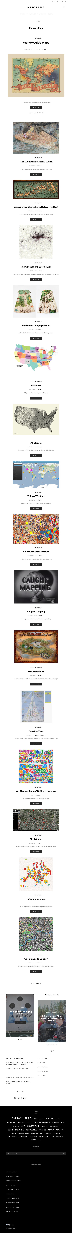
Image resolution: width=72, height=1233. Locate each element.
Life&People (16, 1129)
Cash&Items (53, 1118)
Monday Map (38, 38)
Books (41, 1118)
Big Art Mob (36, 839)
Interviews (45, 1126)
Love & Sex (41, 1062)
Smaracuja (10, 1194)
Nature (35, 1133)
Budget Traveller (12, 1198)
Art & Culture (42, 1067)
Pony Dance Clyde (12, 1189)
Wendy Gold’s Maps (36, 42)
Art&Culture (22, 1118)
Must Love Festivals (56, 1012)
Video (34, 1140)
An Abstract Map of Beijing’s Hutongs (36, 791)
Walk (40, 1140)
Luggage (43, 1130)
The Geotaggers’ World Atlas (36, 267)
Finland (48, 1012)
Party (57, 1133)
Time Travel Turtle (12, 1202)
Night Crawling (46, 1133)
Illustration (33, 1126)
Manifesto (42, 14)
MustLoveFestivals (20, 1133)
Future (16, 1126)
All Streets (35, 443)
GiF (23, 1126)
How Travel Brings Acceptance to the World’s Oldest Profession (19, 1063)
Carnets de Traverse (13, 1180)
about (50, 14)
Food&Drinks (42, 1122)
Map (51, 1129)
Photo (13, 1137)
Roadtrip (23, 1137)
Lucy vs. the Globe (12, 1207)
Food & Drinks (43, 1071)
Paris (22, 1007)
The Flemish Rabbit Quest (14, 1058)
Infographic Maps (36, 899)
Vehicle (60, 1137)
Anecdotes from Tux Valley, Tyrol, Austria (18, 1082)
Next (37, 983)
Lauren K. (39, 211)
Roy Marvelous (11, 1172)
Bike (35, 1119)
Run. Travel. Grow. (12, 1176)
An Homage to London (36, 959)
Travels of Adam (12, 1211)
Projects (32, 14)
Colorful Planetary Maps (36, 551)
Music (60, 1129)
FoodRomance (58, 1123)
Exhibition (21, 1123)
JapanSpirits (54, 1126)
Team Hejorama (39, 735)
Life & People (42, 1058)
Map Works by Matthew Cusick (36, 161)
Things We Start (36, 496)
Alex (44, 49)
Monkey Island (36, 671)
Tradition (44, 1137)
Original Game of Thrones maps (17, 1068)
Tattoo (33, 1137)
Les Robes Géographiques (36, 325)
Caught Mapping (36, 611)
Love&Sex (32, 1130)
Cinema (11, 1123)
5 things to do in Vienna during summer (20, 1077)
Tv (53, 1137)
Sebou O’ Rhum (11, 1185)
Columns (23, 14)
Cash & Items (42, 1075)
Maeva (40, 329)
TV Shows (36, 385)
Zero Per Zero (36, 731)
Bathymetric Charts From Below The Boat (36, 207)
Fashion (29, 1123)
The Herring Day (11, 1073)
